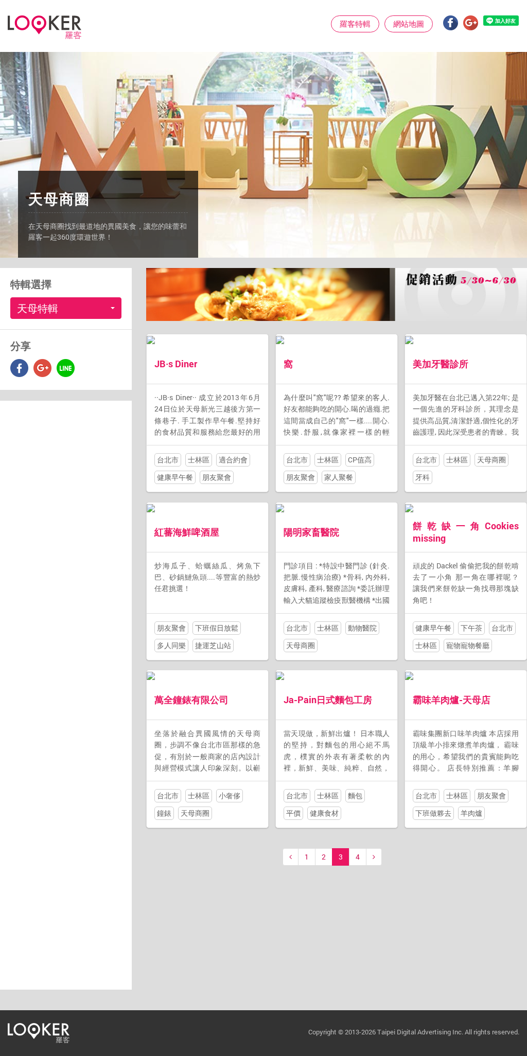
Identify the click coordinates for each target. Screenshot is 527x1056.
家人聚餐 (338, 477)
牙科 (422, 477)
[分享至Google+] (42, 368)
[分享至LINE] (66, 368)
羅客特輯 (355, 24)
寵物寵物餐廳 (467, 645)
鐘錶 (164, 813)
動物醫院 (362, 628)
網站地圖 (408, 24)
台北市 (168, 459)
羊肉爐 (471, 813)
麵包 (355, 795)
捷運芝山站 (213, 645)
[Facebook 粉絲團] (450, 22)
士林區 (198, 459)
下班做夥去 (433, 813)
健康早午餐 (175, 477)
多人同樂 (171, 645)
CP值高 (360, 459)
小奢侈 (229, 795)
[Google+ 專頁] (470, 22)
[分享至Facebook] (19, 368)
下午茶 (471, 628)
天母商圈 (491, 459)
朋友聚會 (216, 477)
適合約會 (233, 459)
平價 (293, 813)
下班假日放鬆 (216, 628)
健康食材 (324, 813)
